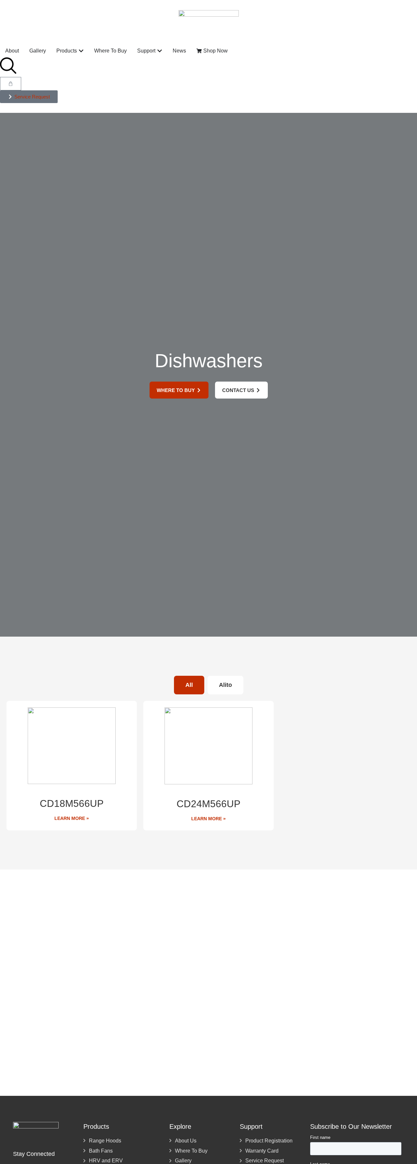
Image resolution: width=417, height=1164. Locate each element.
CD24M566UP (208, 803)
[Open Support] (159, 51)
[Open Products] (81, 51)
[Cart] (10, 83)
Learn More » (71, 818)
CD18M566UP (72, 803)
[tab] (189, 685)
